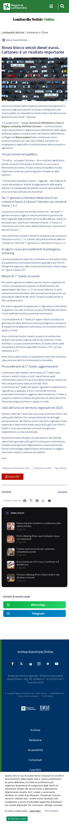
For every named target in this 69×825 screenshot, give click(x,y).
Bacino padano (23, 137)
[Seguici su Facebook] (13, 663)
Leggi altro (35, 810)
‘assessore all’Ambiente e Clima (45, 123)
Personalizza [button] (51, 810)
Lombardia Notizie (28, 19)
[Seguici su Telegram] (31, 663)
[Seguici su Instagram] (39, 663)
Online (49, 19)
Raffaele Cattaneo (32, 126)
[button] (62, 6)
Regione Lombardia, (12, 126)
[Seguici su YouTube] (57, 663)
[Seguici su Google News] (48, 663)
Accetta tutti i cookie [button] (17, 818)
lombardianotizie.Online (35, 651)
